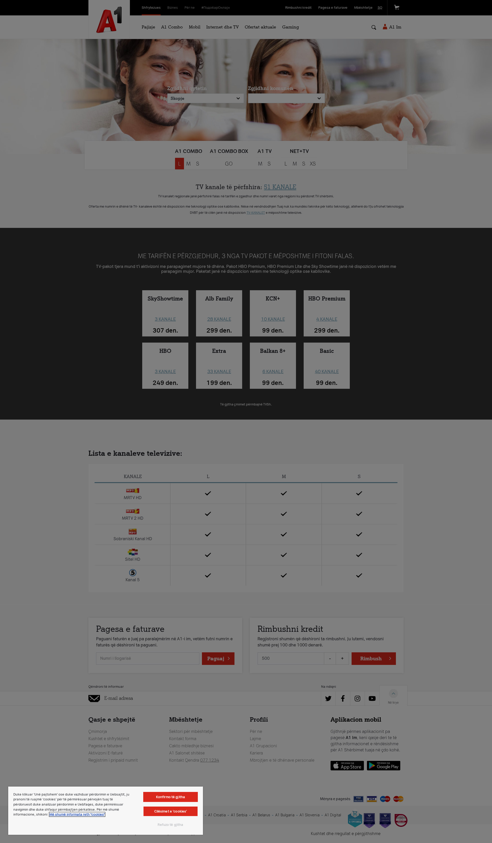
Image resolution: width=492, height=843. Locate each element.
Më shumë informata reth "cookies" (77, 814)
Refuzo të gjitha (170, 825)
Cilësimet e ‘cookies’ (170, 811)
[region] (105, 811)
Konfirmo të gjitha (170, 797)
